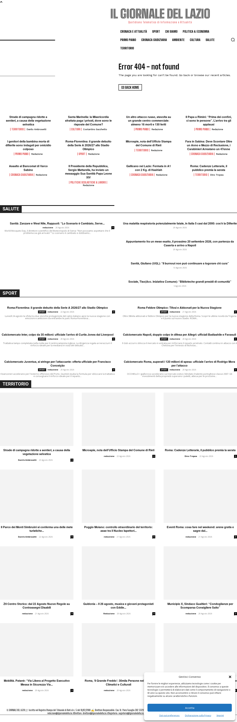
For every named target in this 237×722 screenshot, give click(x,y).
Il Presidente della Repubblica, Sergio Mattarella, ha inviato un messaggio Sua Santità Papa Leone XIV (88, 171)
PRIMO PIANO (142, 129)
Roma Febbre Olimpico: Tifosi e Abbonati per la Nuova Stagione (180, 308)
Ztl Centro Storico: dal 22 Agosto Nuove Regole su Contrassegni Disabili (36, 605)
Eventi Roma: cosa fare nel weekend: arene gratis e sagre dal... (200, 529)
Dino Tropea (216, 175)
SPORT (82, 154)
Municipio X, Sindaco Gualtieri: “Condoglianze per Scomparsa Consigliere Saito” (200, 605)
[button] (230, 677)
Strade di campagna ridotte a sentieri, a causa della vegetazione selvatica (28, 120)
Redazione (109, 613)
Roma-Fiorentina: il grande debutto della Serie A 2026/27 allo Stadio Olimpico (88, 145)
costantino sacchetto (95, 129)
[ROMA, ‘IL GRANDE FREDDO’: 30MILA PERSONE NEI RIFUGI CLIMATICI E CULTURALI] (118, 649)
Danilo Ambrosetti (36, 129)
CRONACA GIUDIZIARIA (202, 154)
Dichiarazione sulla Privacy (198, 715)
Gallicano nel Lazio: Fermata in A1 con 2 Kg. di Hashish (148, 168)
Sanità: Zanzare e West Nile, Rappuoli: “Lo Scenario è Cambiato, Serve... (57, 223)
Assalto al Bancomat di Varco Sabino (28, 168)
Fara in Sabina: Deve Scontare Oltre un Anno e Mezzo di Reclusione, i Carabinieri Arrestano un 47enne (208, 145)
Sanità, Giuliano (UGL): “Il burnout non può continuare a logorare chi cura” (180, 263)
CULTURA (75, 129)
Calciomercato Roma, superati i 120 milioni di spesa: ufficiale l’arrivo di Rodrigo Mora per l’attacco (179, 363)
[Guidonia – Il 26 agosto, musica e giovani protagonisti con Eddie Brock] (118, 573)
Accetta (189, 707)
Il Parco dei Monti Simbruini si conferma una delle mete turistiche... (37, 529)
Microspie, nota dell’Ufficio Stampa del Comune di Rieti (148, 143)
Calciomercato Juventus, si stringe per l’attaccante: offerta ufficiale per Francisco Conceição (57, 363)
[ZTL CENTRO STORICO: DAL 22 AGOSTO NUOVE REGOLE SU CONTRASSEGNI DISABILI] (36, 573)
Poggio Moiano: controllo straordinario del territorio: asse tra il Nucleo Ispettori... (118, 529)
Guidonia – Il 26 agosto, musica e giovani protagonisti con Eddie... (118, 605)
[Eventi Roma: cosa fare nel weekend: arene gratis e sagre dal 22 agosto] (200, 496)
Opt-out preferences (169, 715)
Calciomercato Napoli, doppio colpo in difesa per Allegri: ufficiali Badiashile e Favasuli (179, 335)
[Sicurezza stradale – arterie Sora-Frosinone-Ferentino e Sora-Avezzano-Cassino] (200, 649)
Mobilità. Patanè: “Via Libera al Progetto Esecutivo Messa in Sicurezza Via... (37, 682)
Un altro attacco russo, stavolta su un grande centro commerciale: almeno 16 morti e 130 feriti (148, 120)
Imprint (220, 715)
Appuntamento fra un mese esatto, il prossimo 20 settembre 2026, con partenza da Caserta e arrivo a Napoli (180, 243)
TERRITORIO (17, 129)
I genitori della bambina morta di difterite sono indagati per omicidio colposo (28, 145)
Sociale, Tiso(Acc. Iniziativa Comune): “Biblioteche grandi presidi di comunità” (179, 282)
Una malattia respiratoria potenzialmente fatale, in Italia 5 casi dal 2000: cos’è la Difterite (180, 223)
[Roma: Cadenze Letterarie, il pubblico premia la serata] (200, 419)
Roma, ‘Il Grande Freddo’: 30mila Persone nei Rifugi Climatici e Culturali (118, 682)
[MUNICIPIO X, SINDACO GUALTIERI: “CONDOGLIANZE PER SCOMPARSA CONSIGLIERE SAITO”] (200, 573)
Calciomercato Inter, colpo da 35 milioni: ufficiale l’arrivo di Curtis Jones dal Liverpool (57, 335)
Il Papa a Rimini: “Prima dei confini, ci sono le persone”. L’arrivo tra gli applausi (209, 120)
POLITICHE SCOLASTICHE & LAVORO (88, 182)
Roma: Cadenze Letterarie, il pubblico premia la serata (208, 168)
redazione (157, 129)
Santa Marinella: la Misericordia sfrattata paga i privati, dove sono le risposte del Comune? (88, 120)
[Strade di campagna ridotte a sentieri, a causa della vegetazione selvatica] (36, 419)
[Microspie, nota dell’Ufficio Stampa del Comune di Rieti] (118, 419)
